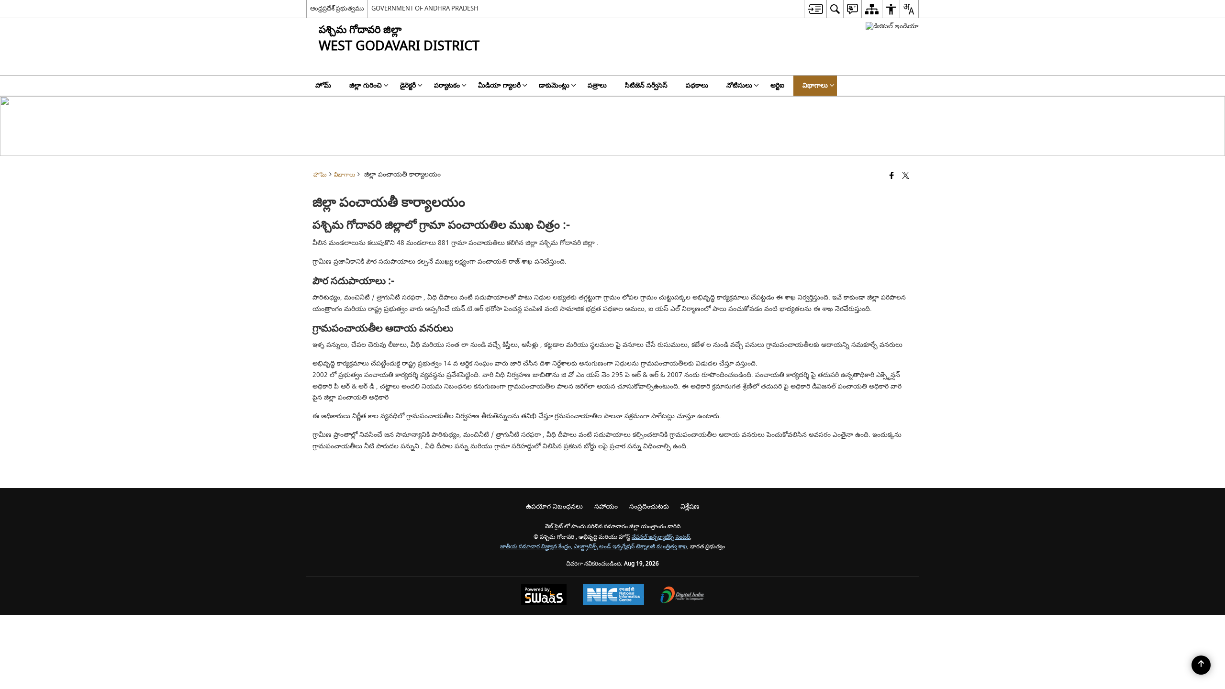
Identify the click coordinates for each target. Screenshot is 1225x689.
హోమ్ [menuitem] (323, 85)
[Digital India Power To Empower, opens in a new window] (682, 596)
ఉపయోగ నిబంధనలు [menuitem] (554, 506)
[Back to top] (1201, 665)
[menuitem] (815, 9)
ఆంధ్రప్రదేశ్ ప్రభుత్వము (337, 8)
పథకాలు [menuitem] (697, 85)
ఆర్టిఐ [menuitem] (777, 85)
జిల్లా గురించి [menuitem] (365, 85)
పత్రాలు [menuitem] (597, 85)
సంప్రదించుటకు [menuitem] (649, 506)
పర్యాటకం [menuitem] (447, 85)
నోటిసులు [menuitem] (739, 85)
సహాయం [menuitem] (606, 506)
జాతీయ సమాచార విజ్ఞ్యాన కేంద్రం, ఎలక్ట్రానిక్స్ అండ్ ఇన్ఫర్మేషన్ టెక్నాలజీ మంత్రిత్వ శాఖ (593, 547)
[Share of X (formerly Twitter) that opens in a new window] (906, 176)
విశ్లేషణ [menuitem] (690, 506)
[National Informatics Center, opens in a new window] (613, 596)
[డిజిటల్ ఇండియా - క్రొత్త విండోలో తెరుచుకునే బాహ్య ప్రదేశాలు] (892, 26)
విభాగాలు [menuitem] (815, 85)
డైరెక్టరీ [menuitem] (408, 85)
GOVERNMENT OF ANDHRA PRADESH (425, 8)
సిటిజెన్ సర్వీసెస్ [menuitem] (646, 85)
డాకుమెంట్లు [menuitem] (554, 85)
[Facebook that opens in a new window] (892, 176)
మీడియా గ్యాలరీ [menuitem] (499, 85)
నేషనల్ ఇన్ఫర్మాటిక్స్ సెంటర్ (661, 537)
